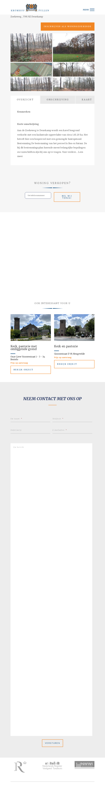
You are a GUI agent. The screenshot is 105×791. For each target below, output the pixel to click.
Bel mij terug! (67, 197)
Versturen (52, 743)
